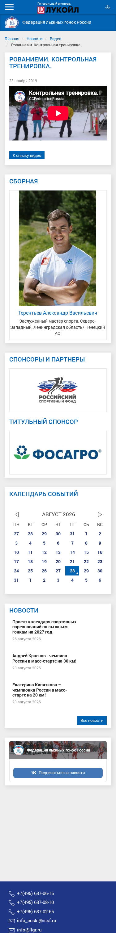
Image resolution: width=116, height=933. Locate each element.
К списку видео (27, 155)
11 (30, 552)
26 (44, 571)
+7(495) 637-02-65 (35, 911)
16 (99, 552)
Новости (34, 38)
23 (99, 561)
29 (44, 534)
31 (72, 534)
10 (16, 552)
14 (72, 552)
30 (58, 534)
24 (16, 571)
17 (16, 561)
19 (44, 561)
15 (86, 552)
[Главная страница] (12, 21)
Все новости (91, 720)
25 (30, 571)
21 (72, 561)
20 (58, 561)
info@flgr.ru (29, 930)
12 (44, 552)
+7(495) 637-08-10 (35, 902)
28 (30, 534)
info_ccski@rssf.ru (36, 920)
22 (86, 561)
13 (58, 552)
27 (16, 534)
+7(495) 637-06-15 (35, 893)
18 (30, 561)
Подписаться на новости (62, 772)
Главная (12, 38)
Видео (55, 38)
